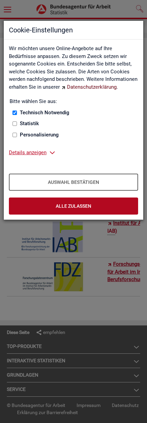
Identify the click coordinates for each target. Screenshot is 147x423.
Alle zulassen (73, 206)
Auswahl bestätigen (73, 182)
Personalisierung (39, 135)
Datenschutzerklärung (92, 87)
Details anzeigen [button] (27, 152)
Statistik (29, 123)
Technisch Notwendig (44, 113)
